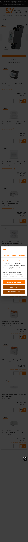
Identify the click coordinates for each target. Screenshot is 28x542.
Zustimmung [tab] (6, 255)
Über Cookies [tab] (22, 255)
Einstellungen (13, 287)
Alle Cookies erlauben (14, 282)
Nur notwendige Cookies (14, 291)
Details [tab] (14, 255)
